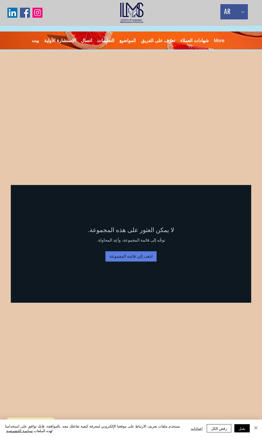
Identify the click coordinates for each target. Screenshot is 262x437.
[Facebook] (25, 13)
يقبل (242, 428)
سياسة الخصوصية (19, 430)
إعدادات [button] (197, 428)
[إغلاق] (256, 428)
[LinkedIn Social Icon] (12, 13)
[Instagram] (37, 13)
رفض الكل (219, 428)
